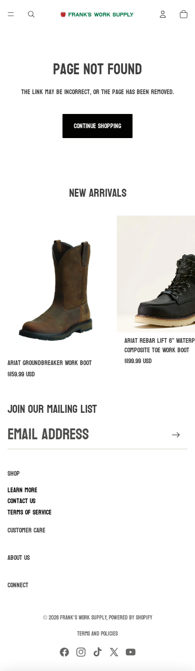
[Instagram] (81, 652)
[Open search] (31, 14)
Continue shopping (97, 126)
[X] (114, 652)
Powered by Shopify (130, 617)
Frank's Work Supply (83, 617)
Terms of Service (30, 512)
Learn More (22, 490)
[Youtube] (130, 652)
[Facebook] (64, 652)
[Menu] (11, 14)
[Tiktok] (97, 652)
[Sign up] (176, 435)
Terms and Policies (97, 633)
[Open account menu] (162, 14)
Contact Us (21, 501)
